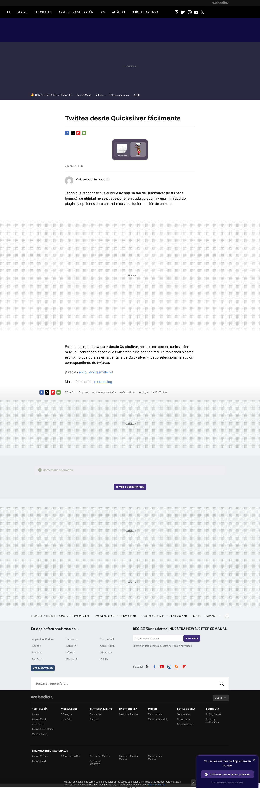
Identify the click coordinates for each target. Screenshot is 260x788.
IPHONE (22, 12)
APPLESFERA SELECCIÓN (76, 12)
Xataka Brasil (39, 761)
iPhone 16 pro (82, 615)
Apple (137, 95)
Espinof (94, 719)
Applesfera (38, 724)
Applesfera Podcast (43, 639)
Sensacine (95, 714)
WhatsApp (106, 652)
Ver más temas (43, 668)
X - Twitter (161, 392)
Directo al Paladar (128, 714)
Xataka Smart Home (43, 729)
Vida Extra (66, 719)
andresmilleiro (100, 372)
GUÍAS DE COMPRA (145, 12)
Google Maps (83, 95)
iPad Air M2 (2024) (105, 615)
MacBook (37, 659)
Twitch (176, 12)
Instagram (189, 12)
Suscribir (191, 638)
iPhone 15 (65, 95)
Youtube (196, 12)
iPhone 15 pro (129, 615)
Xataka (35, 714)
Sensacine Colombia (95, 762)
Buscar (222, 683)
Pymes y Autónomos (212, 720)
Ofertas (70, 652)
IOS (102, 12)
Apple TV (71, 645)
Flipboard (183, 12)
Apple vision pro (179, 615)
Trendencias (183, 714)
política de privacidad (180, 645)
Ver (131, 486)
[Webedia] (220, 3)
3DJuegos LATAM (71, 756)
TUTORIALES (43, 12)
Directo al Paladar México (128, 757)
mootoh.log (103, 382)
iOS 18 (197, 615)
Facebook (67, 133)
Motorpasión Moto (158, 719)
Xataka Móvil (39, 719)
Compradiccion (185, 724)
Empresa (84, 392)
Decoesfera (183, 719)
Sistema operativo (119, 95)
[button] (92, 179)
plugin (145, 392)
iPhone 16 (63, 615)
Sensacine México (100, 756)
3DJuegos (66, 714)
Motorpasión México (155, 757)
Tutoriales (71, 639)
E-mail (84, 133)
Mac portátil (107, 639)
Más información (156, 784)
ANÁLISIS (118, 12)
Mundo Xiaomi (40, 734)
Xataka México (40, 756)
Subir (218, 697)
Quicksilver (128, 392)
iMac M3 (211, 615)
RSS (177, 666)
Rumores (37, 652)
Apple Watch (107, 645)
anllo (82, 372)
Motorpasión (155, 714)
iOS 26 (104, 659)
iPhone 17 (71, 659)
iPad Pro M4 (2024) (153, 615)
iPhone (100, 95)
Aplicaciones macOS (104, 392)
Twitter (203, 12)
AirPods (36, 645)
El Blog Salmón (214, 714)
